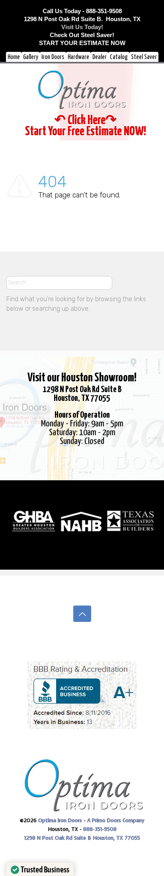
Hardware (78, 57)
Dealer (99, 57)
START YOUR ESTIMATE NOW (82, 42)
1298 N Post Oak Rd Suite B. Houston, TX (82, 19)
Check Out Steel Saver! (82, 35)
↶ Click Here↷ (86, 120)
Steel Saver (144, 57)
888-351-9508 (100, 829)
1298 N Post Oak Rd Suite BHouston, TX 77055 (82, 394)
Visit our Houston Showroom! (82, 378)
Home (14, 57)
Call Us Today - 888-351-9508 (82, 11)
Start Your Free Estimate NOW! (85, 132)
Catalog (119, 57)
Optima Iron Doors (60, 820)
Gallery (30, 57)
